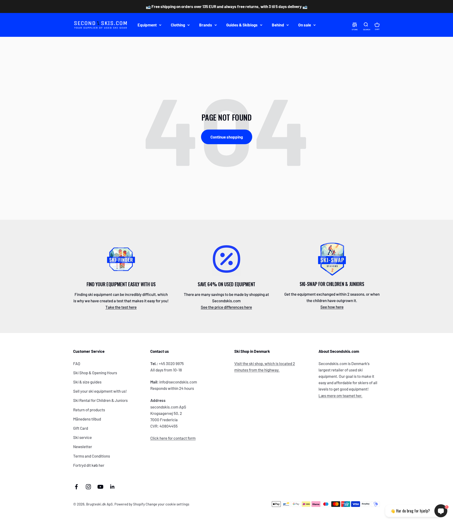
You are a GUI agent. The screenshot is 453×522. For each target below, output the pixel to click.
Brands (205, 24)
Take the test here (121, 307)
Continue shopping (226, 137)
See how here (332, 306)
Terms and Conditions (91, 456)
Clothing (178, 24)
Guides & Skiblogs (242, 24)
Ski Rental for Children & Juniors (100, 400)
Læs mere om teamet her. (340, 395)
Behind (278, 24)
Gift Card (80, 428)
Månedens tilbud (87, 419)
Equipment (147, 24)
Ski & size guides (87, 381)
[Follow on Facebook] (76, 487)
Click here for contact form (173, 438)
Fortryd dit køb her (88, 465)
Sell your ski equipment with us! (100, 391)
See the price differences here (226, 307)
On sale (304, 24)
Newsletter (82, 446)
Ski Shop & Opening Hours (95, 372)
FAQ (76, 363)
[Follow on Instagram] (88, 487)
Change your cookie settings (167, 504)
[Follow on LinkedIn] (112, 487)
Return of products (89, 409)
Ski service (82, 437)
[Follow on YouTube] (100, 487)
